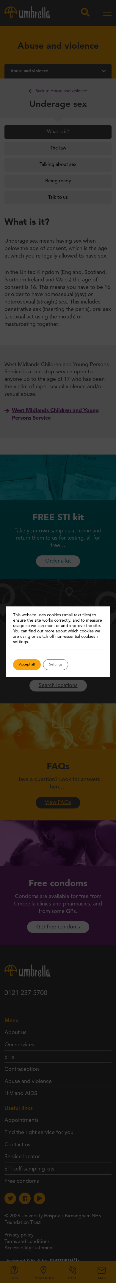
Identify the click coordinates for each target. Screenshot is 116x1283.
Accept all (27, 664)
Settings (55, 664)
